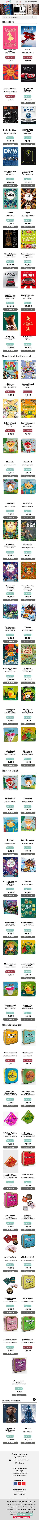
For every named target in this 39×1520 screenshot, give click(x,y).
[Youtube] (19, 1483)
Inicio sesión (32, 2)
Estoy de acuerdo (25, 1514)
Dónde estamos (19, 1494)
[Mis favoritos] (7, 2)
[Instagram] (23, 1483)
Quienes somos (19, 1492)
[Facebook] (15, 1483)
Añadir (29, 103)
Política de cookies (19, 1475)
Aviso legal (19, 1471)
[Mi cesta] (17, 2)
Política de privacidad (19, 1473)
